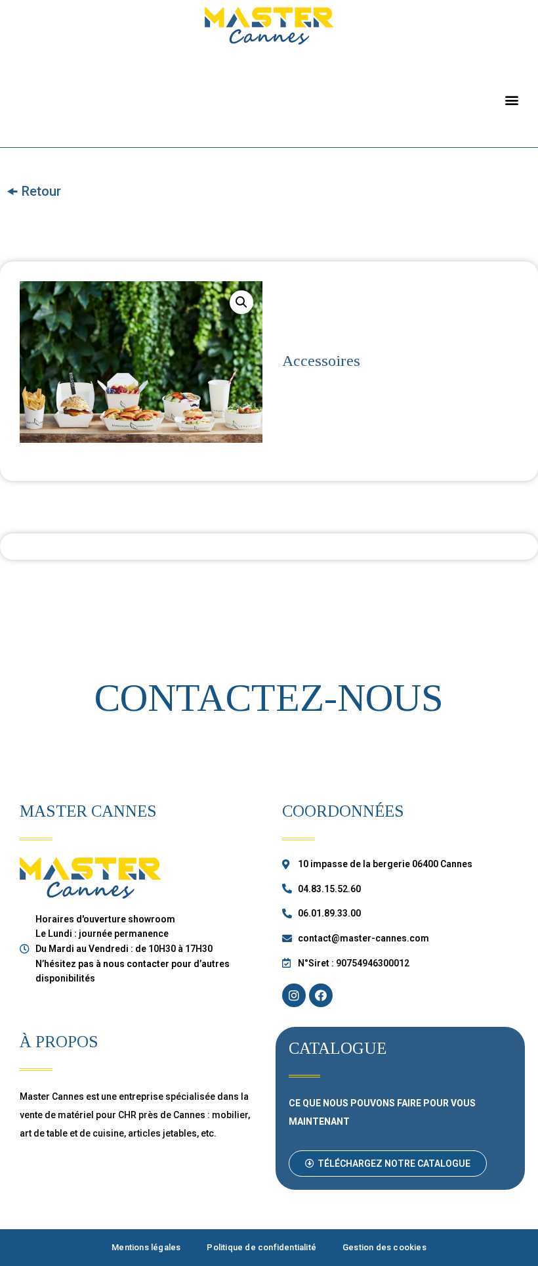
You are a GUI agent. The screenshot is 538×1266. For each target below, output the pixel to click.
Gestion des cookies (384, 1247)
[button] (512, 99)
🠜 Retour (34, 191)
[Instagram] (294, 995)
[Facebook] (321, 995)
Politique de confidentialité (261, 1247)
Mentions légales (146, 1247)
